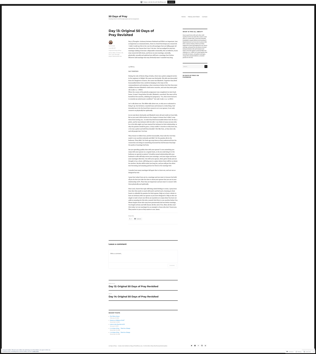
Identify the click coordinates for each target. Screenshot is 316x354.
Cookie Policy (35, 351)
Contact (204, 17)
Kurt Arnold (112, 46)
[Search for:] (193, 66)
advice (110, 52)
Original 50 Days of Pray (115, 50)
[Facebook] (195, 345)
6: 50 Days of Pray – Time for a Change (120, 328)
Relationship (115, 56)
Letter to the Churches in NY (117, 324)
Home (183, 17)
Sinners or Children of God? (117, 320)
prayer (110, 56)
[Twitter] (191, 345)
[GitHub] (201, 345)
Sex (121, 56)
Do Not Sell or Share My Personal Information (155, 346)
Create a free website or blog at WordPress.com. (130, 346)
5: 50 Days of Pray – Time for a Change (120, 332)
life (122, 52)
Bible (114, 52)
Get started (171, 2)
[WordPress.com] (205, 345)
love (110, 54)
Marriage (117, 54)
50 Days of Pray (118, 16)
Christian (118, 52)
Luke (112, 54)
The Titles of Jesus (115, 316)
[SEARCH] (205, 66)
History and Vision (194, 17)
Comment (172, 265)
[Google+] (198, 345)
